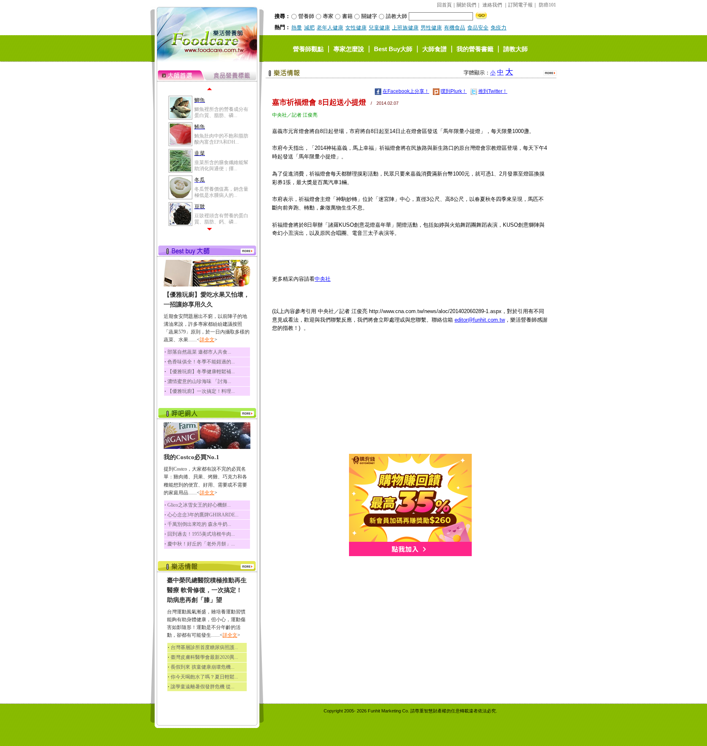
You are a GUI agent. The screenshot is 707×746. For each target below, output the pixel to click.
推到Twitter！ (492, 91)
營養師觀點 (308, 48)
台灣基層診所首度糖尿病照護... (204, 647)
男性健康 (431, 28)
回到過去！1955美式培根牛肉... (201, 534)
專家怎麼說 (348, 48)
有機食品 (454, 28)
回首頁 (444, 5)
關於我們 (466, 5)
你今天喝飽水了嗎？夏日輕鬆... (204, 677)
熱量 (296, 28)
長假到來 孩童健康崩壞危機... (202, 667)
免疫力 (499, 28)
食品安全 (478, 28)
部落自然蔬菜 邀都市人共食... (199, 352)
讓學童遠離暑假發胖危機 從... (202, 687)
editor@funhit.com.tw (480, 320)
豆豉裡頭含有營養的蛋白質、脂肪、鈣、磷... (221, 218)
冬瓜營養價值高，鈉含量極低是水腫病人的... (221, 192)
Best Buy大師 (393, 48)
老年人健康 (330, 28)
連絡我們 (492, 5)
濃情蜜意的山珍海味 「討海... (199, 381)
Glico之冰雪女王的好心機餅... (199, 505)
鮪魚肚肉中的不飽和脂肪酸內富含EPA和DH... (221, 138)
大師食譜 (434, 48)
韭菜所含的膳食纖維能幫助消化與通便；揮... (221, 165)
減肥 (309, 28)
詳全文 (207, 340)
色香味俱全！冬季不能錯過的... (201, 362)
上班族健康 (405, 28)
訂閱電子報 (520, 5)
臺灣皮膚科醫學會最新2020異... (204, 657)
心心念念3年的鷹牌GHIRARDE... (203, 515)
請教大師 (515, 48)
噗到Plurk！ (454, 91)
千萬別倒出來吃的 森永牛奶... (199, 524)
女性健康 (356, 28)
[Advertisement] (410, 396)
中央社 (323, 279)
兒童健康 (379, 28)
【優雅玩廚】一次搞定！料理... (201, 391)
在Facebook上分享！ (406, 91)
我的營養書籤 (475, 48)
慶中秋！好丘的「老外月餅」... (201, 544)
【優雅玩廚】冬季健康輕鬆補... (201, 371)
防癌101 (547, 5)
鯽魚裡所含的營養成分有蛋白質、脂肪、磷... (221, 112)
